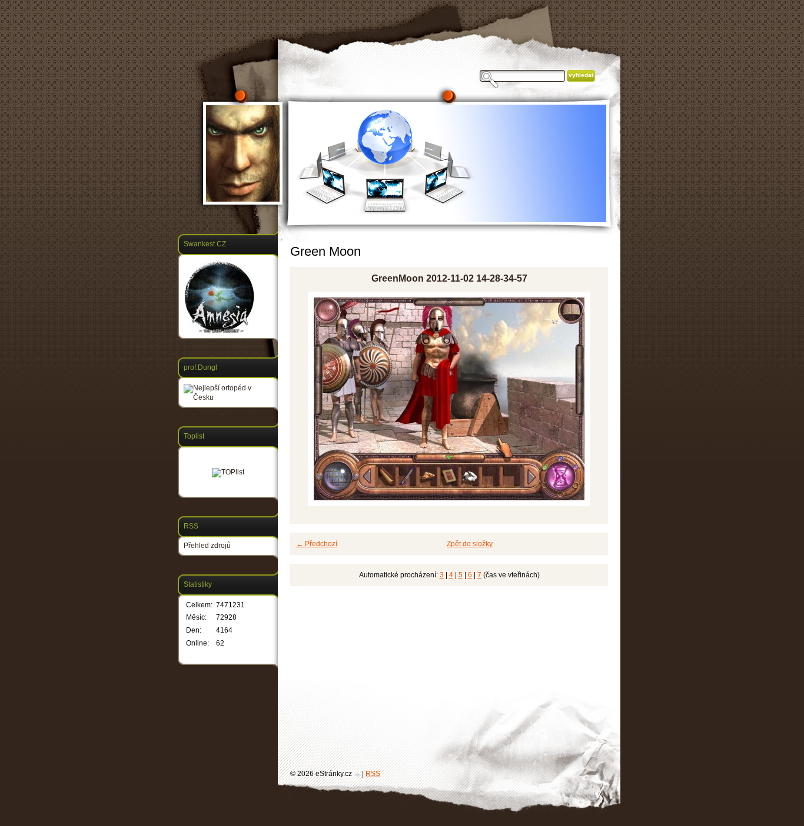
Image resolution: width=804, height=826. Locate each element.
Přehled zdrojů (207, 545)
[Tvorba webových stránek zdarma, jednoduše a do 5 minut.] (358, 774)
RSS (373, 774)
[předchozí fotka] (309, 399)
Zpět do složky (470, 544)
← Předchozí (316, 544)
